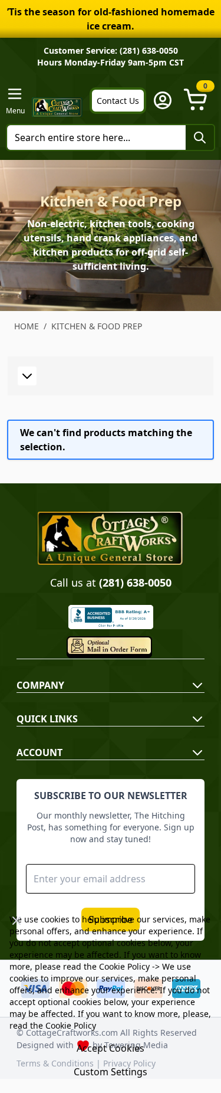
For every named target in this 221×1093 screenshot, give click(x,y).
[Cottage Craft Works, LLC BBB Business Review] (110, 617)
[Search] (200, 137)
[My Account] (162, 100)
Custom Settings (110, 1071)
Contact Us (118, 100)
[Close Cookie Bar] (16, 921)
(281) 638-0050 (135, 582)
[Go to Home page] (57, 107)
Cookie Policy (124, 966)
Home (26, 326)
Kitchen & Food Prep (96, 326)
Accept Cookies (110, 1048)
